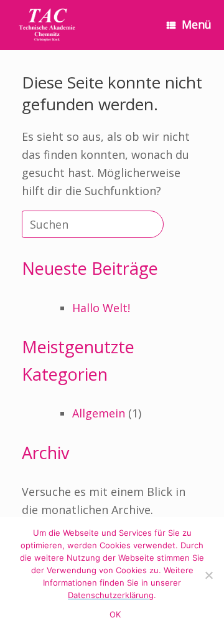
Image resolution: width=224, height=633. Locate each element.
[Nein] (208, 575)
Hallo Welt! (101, 307)
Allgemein (98, 413)
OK (115, 614)
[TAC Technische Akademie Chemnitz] (47, 25)
